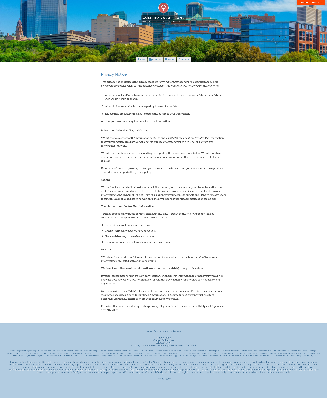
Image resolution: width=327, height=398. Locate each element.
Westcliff (223, 356)
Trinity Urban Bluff (134, 356)
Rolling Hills (315, 353)
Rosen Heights (18, 356)
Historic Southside (48, 353)
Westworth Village (250, 356)
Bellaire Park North (49, 351)
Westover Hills (235, 356)
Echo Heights (213, 351)
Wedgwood (195, 356)
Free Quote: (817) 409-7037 (311, 2)
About (170, 60)
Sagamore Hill (43, 356)
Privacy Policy (164, 378)
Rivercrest (292, 353)
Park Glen (187, 353)
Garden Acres (257, 351)
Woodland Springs (294, 356)
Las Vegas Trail (90, 353)
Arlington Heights (31, 351)
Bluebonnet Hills (79, 351)
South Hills (67, 356)
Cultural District (174, 351)
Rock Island (303, 353)
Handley (285, 351)
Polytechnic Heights (226, 353)
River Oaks (282, 353)
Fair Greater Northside (230, 351)
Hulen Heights (63, 353)
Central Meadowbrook (109, 351)
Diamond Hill (188, 351)
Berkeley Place (64, 351)
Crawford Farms (146, 351)
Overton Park (160, 353)
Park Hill (195, 353)
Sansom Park (55, 356)
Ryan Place (30, 356)
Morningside (132, 353)
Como (135, 351)
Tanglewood (107, 356)
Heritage (312, 351)
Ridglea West (262, 353)
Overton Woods (174, 353)
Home (143, 60)
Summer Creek (80, 356)
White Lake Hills (266, 356)
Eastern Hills (200, 351)
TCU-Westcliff (120, 356)
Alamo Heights (16, 351)
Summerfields (94, 356)
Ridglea (240, 353)
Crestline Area (161, 351)
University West (165, 356)
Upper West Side (181, 356)
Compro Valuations (164, 18)
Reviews (185, 60)
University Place (150, 356)
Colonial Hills (125, 351)
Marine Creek (103, 353)
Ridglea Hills (249, 353)
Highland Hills (13, 353)
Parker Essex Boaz (208, 353)
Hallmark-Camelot (272, 351)
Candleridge (93, 351)
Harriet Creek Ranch (298, 351)
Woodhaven (280, 356)
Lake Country (76, 353)
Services (156, 60)
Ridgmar (272, 353)
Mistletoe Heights (118, 353)
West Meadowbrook (209, 356)
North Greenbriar (146, 353)
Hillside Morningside (29, 353)
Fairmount (245, 351)
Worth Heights (310, 356)
